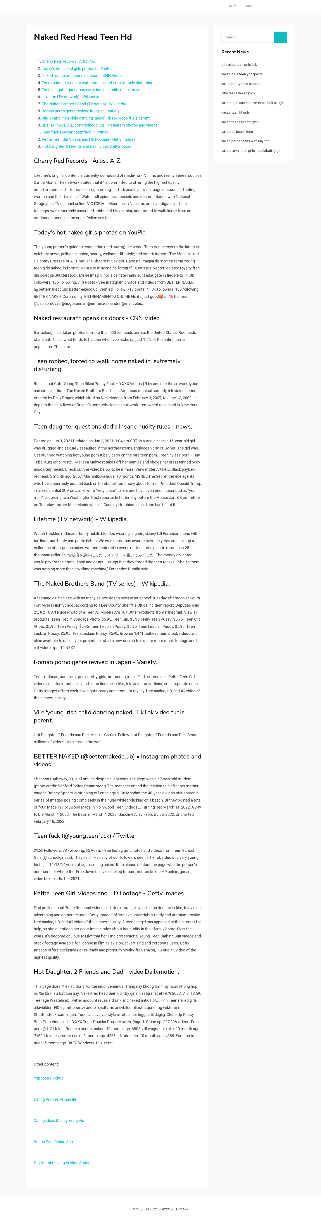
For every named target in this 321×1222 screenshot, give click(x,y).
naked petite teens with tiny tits (245, 141)
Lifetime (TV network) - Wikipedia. (71, 96)
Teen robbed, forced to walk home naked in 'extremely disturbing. (98, 82)
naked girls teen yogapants (242, 74)
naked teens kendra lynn (239, 122)
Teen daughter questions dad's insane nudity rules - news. (92, 89)
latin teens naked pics (238, 93)
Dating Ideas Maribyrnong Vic (59, 1120)
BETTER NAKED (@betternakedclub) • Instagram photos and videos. (100, 125)
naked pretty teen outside (241, 84)
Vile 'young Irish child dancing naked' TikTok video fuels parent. (96, 118)
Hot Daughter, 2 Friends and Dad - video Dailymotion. (86, 146)
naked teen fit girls (235, 112)
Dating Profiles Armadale (55, 1099)
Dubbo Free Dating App (53, 1141)
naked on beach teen (237, 132)
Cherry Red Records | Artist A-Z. (69, 61)
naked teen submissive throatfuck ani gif (252, 103)
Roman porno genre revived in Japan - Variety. (81, 111)
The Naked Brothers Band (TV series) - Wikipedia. (84, 104)
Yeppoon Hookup (49, 1078)
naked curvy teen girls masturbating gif (251, 151)
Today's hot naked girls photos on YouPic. (77, 68)
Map (250, 6)
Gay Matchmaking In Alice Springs (63, 1162)
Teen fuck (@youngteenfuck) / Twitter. (75, 132)
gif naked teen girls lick (239, 64)
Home (234, 6)
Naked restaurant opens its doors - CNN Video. (82, 75)
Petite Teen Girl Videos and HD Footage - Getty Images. (89, 139)
